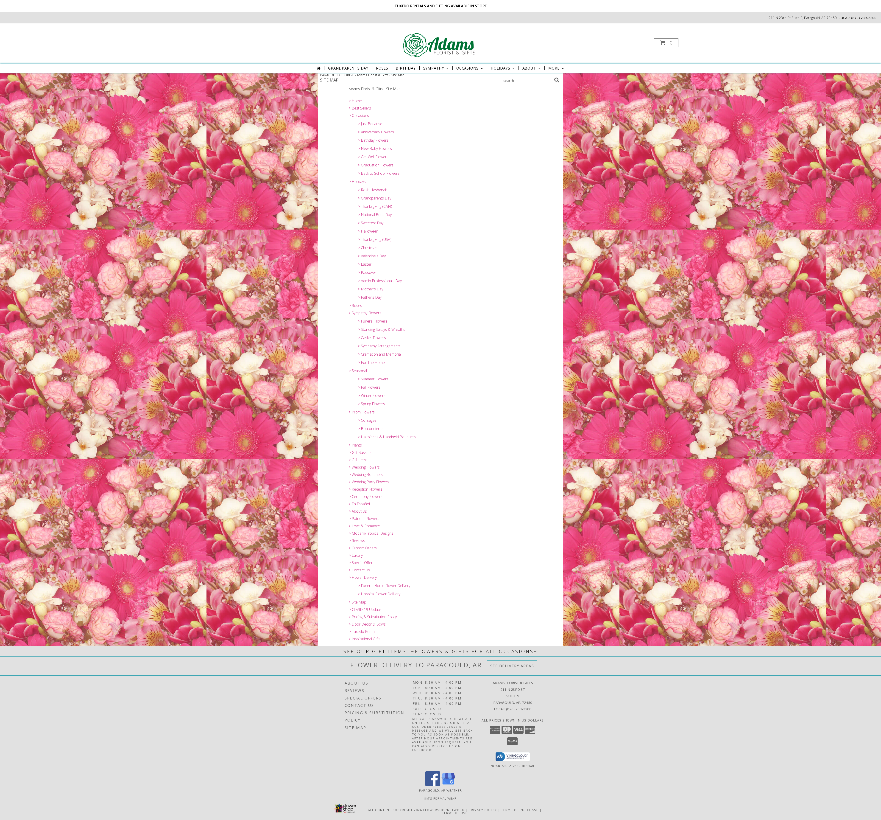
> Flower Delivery (363, 577)
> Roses (355, 305)
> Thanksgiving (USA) (374, 239)
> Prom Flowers (362, 412)
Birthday (405, 68)
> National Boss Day (375, 214)
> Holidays (357, 181)
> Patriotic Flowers (364, 518)
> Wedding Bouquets (366, 474)
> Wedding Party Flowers (369, 481)
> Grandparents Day (374, 198)
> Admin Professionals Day (380, 280)
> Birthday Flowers (373, 140)
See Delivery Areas (512, 665)
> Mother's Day (370, 289)
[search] (557, 80)
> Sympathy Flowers (365, 312)
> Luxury (356, 555)
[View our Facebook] (432, 785)
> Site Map (357, 602)
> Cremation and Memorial (379, 354)
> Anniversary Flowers (376, 132)
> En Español (359, 503)
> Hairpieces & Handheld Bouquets (387, 436)
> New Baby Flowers (375, 148)
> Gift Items (358, 459)
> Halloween (368, 231)
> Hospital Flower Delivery (379, 593)
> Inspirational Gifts (364, 638)
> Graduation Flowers (375, 165)
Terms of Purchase (519, 810)
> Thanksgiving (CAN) (375, 206)
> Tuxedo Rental (362, 631)
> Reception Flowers (365, 489)
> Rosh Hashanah (372, 189)
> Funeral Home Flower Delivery (384, 585)
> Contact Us (359, 570)
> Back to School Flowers (378, 173)
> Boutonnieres (370, 428)
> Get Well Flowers (373, 156)
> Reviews (357, 540)
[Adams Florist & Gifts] (440, 41)
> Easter (364, 264)
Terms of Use (455, 813)
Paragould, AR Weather (440, 790)
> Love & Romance (364, 525)
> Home (355, 100)
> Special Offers (361, 562)
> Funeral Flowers (372, 321)
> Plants (355, 445)
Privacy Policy (483, 810)
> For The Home (371, 362)
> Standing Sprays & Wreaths (381, 329)
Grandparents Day (348, 68)
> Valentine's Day (372, 255)
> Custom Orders (363, 547)
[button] (666, 42)
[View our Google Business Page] (448, 785)
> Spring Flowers (371, 403)
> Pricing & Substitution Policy (373, 616)
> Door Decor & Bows (367, 624)
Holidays (500, 68)
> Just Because (370, 123)
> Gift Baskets (360, 452)
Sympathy (433, 68)
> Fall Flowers (369, 387)
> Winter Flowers (371, 395)
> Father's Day (370, 297)
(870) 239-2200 (863, 17)
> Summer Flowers (373, 379)
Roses (382, 68)
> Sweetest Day (370, 222)
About (529, 68)
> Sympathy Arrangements (379, 345)
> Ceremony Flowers (365, 496)
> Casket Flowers (372, 337)
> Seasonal (358, 370)
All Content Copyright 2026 (395, 810)
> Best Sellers (360, 108)
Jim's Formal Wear (440, 798)
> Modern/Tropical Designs (371, 533)
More (554, 68)
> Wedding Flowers (364, 467)
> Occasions (359, 115)
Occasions (467, 68)
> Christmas (367, 247)
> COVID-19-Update (365, 609)
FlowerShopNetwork (443, 810)
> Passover (367, 272)
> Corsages (367, 420)
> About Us (358, 511)
